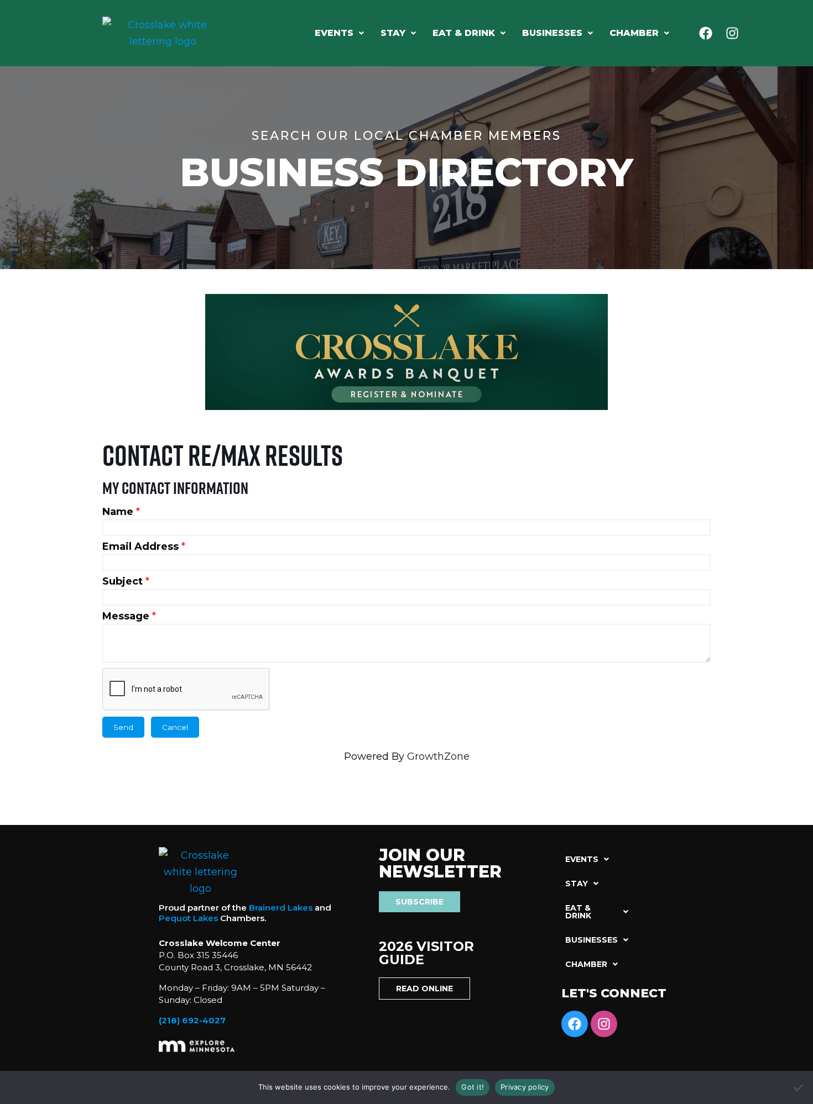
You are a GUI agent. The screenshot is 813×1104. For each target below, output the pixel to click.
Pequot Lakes (188, 918)
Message (125, 616)
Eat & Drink (463, 33)
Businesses (552, 33)
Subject (122, 581)
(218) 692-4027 (192, 1020)
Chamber (634, 33)
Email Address (140, 546)
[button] (339, 33)
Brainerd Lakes (280, 907)
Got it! (472, 1086)
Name (117, 512)
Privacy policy (525, 1086)
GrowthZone (438, 756)
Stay (393, 33)
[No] (799, 1087)
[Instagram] (732, 33)
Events (334, 33)
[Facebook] (705, 33)
